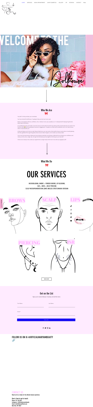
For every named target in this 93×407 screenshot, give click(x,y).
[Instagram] (47, 328)
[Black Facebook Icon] (71, 210)
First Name (19, 303)
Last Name (51, 303)
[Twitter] (45, 328)
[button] (29, 2)
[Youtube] (71, 221)
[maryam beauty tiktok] (71, 206)
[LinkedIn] (50, 328)
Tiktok (41, 127)
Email (18, 311)
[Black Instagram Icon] (71, 213)
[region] (14, 215)
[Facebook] (43, 328)
